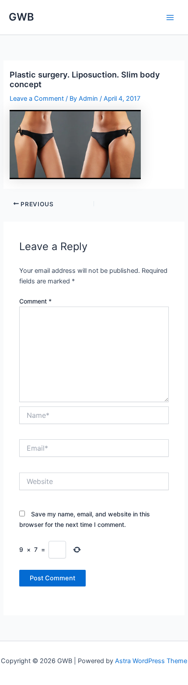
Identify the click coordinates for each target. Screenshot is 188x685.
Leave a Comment (37, 98)
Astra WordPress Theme (151, 661)
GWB (21, 17)
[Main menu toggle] (170, 17)
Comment (35, 301)
